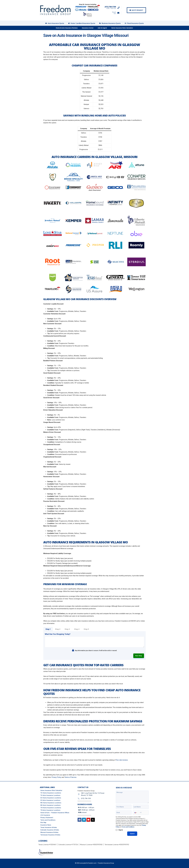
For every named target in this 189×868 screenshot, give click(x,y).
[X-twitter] (93, 820)
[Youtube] (88, 820)
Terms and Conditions (128, 827)
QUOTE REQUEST (137, 10)
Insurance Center (87, 28)
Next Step (138, 656)
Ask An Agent (102, 28)
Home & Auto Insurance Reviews (67, 28)
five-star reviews (122, 760)
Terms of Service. (71, 777)
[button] (135, 812)
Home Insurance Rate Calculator (122, 28)
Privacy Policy (56, 777)
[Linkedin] (84, 820)
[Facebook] (80, 820)
